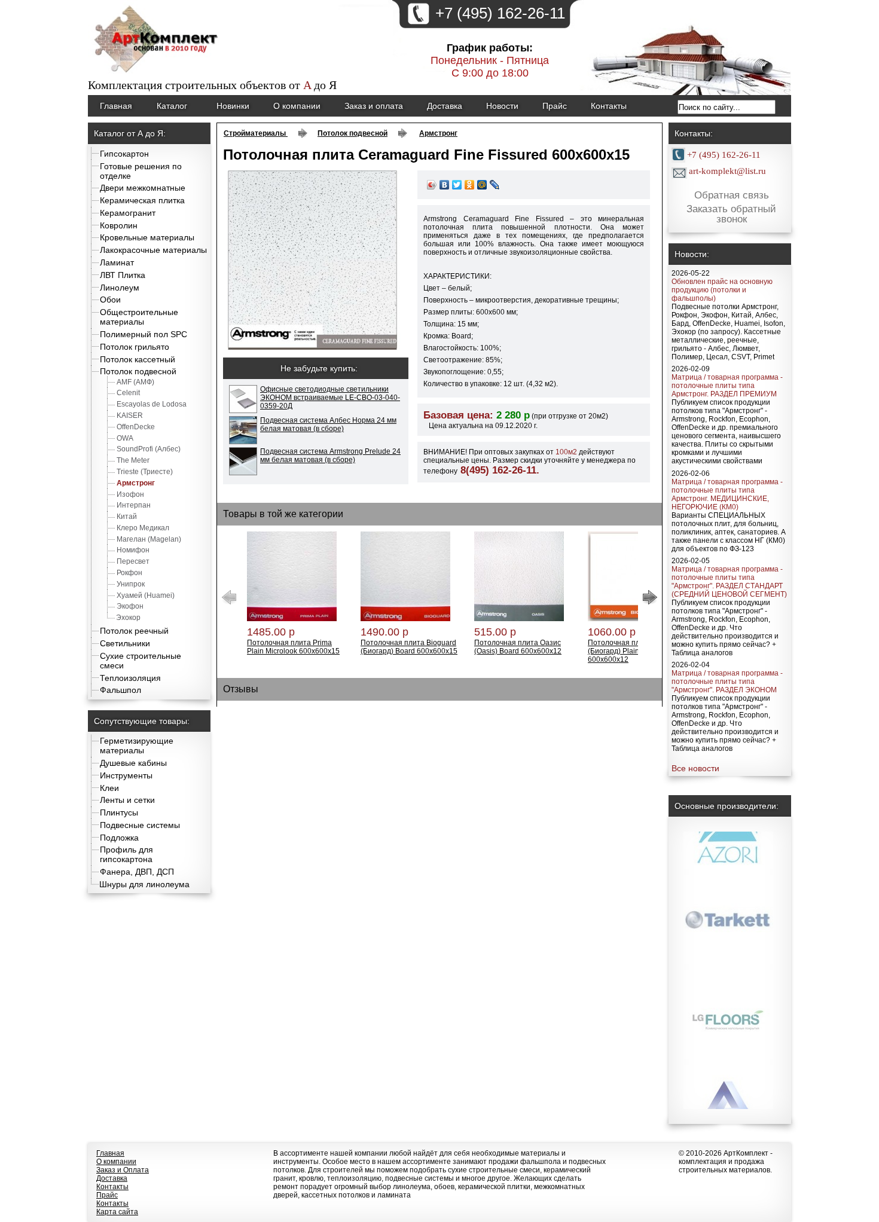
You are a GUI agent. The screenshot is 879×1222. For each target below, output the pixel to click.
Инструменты (126, 775)
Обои (110, 299)
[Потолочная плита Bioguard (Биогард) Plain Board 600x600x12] (632, 619)
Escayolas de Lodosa (152, 404)
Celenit (128, 393)
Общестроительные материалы (139, 316)
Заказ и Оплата (122, 1170)
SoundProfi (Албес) (149, 449)
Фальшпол (120, 690)
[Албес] (728, 1015)
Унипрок (131, 584)
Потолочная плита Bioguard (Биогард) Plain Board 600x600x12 (635, 651)
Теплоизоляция (130, 678)
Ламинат (117, 262)
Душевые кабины (133, 763)
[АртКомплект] (157, 74)
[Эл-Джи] (728, 919)
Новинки (232, 106)
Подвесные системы (140, 825)
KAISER (130, 415)
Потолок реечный (134, 631)
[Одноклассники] (469, 185)
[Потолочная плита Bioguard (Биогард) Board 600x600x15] (405, 619)
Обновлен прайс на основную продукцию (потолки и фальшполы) (722, 290)
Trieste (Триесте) (145, 472)
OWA (125, 438)
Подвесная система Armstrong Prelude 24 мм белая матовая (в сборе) (330, 455)
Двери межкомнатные (142, 188)
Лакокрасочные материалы (153, 250)
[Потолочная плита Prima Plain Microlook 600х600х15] (292, 619)
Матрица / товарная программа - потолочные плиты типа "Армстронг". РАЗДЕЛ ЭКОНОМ (727, 681)
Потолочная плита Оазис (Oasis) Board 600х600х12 (517, 647)
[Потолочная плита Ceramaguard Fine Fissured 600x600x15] (312, 347)
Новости (502, 106)
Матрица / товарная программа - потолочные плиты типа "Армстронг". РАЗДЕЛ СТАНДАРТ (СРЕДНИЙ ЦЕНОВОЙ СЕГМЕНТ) (729, 581)
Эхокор (128, 617)
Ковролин (119, 225)
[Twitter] (457, 185)
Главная (116, 106)
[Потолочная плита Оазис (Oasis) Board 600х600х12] (519, 619)
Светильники (125, 643)
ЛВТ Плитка (122, 275)
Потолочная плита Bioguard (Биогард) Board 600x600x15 (409, 647)
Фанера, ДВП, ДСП (137, 871)
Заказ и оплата (373, 106)
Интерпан (134, 505)
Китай (127, 516)
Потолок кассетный (137, 359)
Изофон (130, 494)
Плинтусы (119, 812)
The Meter (133, 460)
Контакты (609, 106)
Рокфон (129, 573)
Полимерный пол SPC (143, 334)
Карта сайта (117, 1212)
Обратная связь (731, 195)
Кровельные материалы (147, 237)
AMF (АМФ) (135, 382)
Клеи (109, 788)
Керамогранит (127, 213)
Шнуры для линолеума (144, 884)
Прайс (554, 106)
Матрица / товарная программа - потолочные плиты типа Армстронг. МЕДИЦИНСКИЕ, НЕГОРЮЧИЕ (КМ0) (727, 494)
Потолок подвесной (138, 371)
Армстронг (136, 483)
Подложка (119, 837)
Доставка (444, 106)
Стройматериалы (256, 133)
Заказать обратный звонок (731, 214)
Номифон (133, 550)
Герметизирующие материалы (136, 745)
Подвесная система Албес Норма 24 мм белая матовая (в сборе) (328, 424)
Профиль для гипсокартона (126, 854)
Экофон (130, 606)
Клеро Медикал (143, 528)
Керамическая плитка (142, 200)
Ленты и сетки (127, 800)
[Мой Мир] (482, 185)
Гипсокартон (124, 153)
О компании (297, 106)
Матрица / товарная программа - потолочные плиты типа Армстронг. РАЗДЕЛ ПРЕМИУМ (727, 385)
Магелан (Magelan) (149, 539)
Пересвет (133, 561)
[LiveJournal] (495, 185)
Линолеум (119, 287)
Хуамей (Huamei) (146, 595)
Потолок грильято (134, 347)
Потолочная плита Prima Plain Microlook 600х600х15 (293, 647)
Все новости (695, 768)
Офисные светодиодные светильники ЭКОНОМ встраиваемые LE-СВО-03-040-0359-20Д (330, 397)
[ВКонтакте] (444, 185)
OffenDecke (136, 427)
